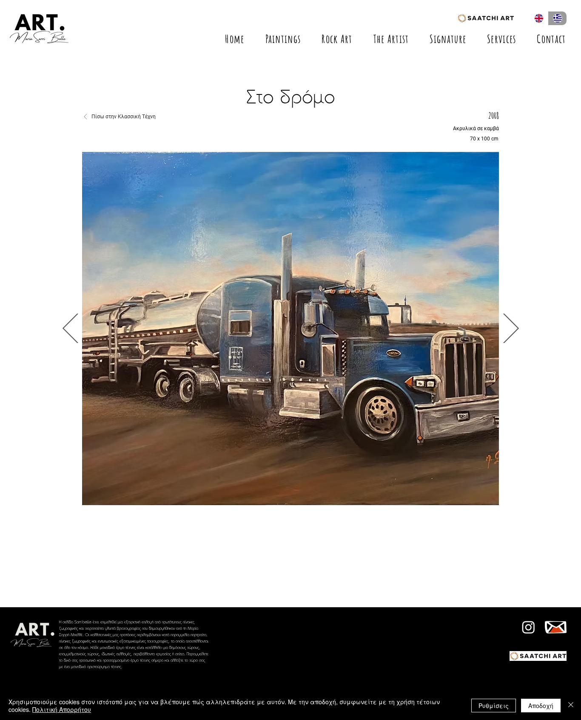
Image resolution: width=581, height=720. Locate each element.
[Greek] (557, 18)
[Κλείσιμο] (571, 705)
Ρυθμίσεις (493, 705)
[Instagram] (528, 627)
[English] (539, 18)
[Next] (71, 328)
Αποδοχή (540, 705)
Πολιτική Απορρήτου (61, 709)
